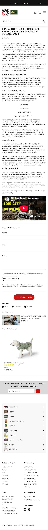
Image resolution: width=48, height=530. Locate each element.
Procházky (5, 470)
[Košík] (39, 12)
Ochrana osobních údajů (9, 513)
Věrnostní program (30, 478)
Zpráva (4, 256)
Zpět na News (26, 297)
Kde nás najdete (7, 499)
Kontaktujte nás (7, 502)
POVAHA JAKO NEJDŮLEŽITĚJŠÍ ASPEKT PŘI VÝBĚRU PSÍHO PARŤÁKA (33, 318)
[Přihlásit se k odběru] (38, 391)
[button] (8, 365)
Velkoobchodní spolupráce (10, 508)
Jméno (4, 233)
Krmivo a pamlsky (7, 467)
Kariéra (4, 505)
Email (4, 244)
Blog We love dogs (30, 484)
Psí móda (5, 484)
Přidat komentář (10, 278)
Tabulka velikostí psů (30, 481)
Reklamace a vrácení (30, 472)
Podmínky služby (23, 286)
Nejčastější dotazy (29, 470)
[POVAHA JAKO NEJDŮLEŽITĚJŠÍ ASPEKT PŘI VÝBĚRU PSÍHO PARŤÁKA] (11, 320)
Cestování (5, 475)
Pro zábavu (5, 478)
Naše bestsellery (29, 467)
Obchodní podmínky (8, 510)
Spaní (3, 472)
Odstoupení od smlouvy (31, 475)
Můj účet (27, 487)
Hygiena (4, 481)
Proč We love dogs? (8, 496)
